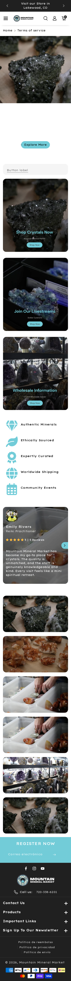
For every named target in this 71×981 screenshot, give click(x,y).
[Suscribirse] (54, 854)
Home (7, 30)
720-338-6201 (46, 892)
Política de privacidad (37, 947)
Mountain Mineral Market (41, 962)
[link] (17, 170)
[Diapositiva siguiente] (63, 5)
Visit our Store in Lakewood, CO (35, 5)
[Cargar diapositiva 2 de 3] (37, 154)
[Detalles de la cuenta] (54, 18)
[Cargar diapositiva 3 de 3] (42, 154)
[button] (5, 18)
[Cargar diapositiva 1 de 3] (30, 154)
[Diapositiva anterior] (7, 5)
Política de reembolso (35, 942)
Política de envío (37, 952)
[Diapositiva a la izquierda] (6, 545)
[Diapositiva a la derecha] (64, 545)
